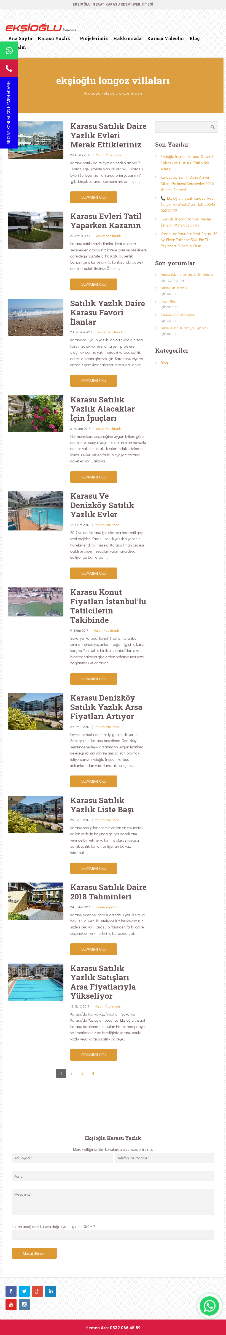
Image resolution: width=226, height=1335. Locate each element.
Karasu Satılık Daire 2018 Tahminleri (108, 892)
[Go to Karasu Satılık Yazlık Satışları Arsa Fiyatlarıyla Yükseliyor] (35, 982)
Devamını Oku (93, 197)
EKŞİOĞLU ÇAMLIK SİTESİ (178, 315)
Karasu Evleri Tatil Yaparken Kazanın (106, 221)
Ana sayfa (92, 93)
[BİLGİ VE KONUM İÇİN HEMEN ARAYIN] (9, 68)
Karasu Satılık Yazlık (174, 288)
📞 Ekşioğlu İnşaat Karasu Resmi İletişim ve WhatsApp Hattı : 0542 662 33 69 (189, 204)
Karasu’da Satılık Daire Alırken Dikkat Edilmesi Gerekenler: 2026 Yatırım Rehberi (187, 183)
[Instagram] (24, 1304)
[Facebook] (11, 1291)
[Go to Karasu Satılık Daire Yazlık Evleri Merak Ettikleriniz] (35, 139)
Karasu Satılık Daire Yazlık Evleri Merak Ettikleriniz (108, 135)
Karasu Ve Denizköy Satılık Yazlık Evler (102, 505)
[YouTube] (11, 1304)
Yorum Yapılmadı (108, 155)
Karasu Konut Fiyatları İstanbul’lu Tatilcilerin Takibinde (108, 606)
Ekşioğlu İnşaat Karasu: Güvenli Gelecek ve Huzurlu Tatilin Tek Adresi (187, 162)
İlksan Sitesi (168, 301)
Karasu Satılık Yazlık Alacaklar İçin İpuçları (102, 408)
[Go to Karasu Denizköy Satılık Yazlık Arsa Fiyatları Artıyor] (35, 711)
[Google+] (37, 1291)
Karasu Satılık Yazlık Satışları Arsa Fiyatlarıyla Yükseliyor (103, 982)
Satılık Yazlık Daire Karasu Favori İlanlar (107, 312)
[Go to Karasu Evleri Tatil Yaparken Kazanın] (35, 230)
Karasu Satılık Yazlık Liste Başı (102, 805)
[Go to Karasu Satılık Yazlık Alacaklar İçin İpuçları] (35, 413)
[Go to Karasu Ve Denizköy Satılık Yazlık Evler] (35, 510)
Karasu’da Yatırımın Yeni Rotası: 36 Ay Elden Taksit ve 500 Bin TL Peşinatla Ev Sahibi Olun (189, 240)
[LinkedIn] (50, 1291)
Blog (164, 362)
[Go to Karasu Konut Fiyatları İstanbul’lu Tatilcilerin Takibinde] (35, 601)
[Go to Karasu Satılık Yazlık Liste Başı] (35, 814)
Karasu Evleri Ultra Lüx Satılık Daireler (187, 274)
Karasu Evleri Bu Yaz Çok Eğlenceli (184, 328)
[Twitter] (24, 1291)
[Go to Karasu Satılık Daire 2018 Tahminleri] (35, 901)
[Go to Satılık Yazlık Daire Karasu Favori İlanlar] (35, 317)
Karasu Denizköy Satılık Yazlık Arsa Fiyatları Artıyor (106, 707)
